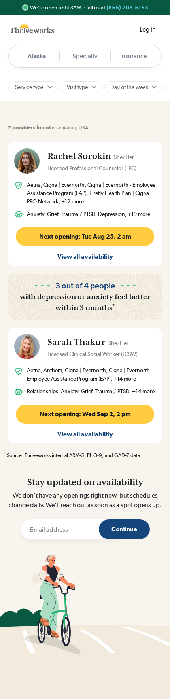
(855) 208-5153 (127, 7)
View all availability (85, 256)
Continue (124, 529)
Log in (148, 29)
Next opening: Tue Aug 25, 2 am (85, 236)
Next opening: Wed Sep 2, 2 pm (85, 414)
